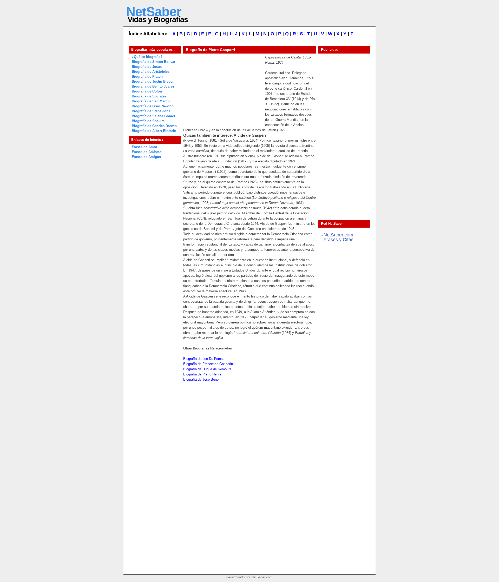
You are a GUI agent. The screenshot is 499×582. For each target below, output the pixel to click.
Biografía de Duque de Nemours (207, 369)
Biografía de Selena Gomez (154, 116)
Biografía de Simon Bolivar (153, 62)
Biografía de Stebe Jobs (151, 111)
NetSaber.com (338, 234)
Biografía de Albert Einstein (154, 131)
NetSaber (153, 11)
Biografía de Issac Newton (153, 106)
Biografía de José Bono (201, 379)
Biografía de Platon (147, 76)
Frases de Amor (144, 147)
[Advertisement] (222, 87)
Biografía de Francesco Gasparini (208, 364)
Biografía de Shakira (148, 121)
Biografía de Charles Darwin (154, 126)
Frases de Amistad (147, 152)
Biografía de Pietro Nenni (202, 374)
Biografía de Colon (147, 91)
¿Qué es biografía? (147, 57)
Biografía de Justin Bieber (153, 81)
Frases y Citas (338, 239)
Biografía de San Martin (151, 101)
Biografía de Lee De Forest (203, 359)
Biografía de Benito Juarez (153, 86)
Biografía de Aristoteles (150, 72)
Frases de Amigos (146, 157)
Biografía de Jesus (147, 67)
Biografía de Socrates (149, 96)
